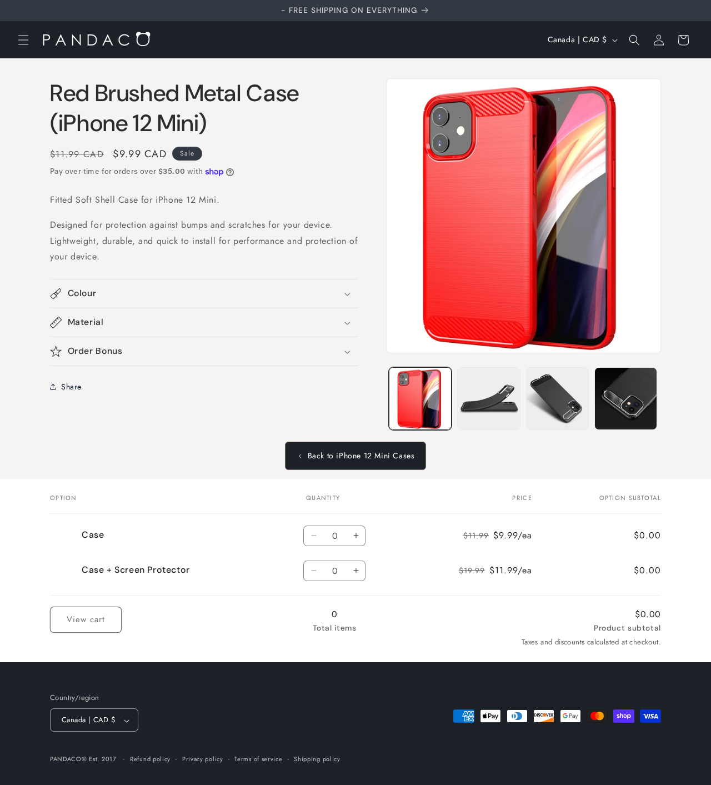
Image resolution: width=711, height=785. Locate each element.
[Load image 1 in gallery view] (420, 398)
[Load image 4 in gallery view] (625, 398)
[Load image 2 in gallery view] (488, 398)
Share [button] (71, 386)
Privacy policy (202, 758)
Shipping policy (317, 758)
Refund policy (150, 758)
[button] (23, 40)
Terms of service (258, 758)
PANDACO (66, 759)
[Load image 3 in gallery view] (557, 398)
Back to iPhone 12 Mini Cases (361, 455)
